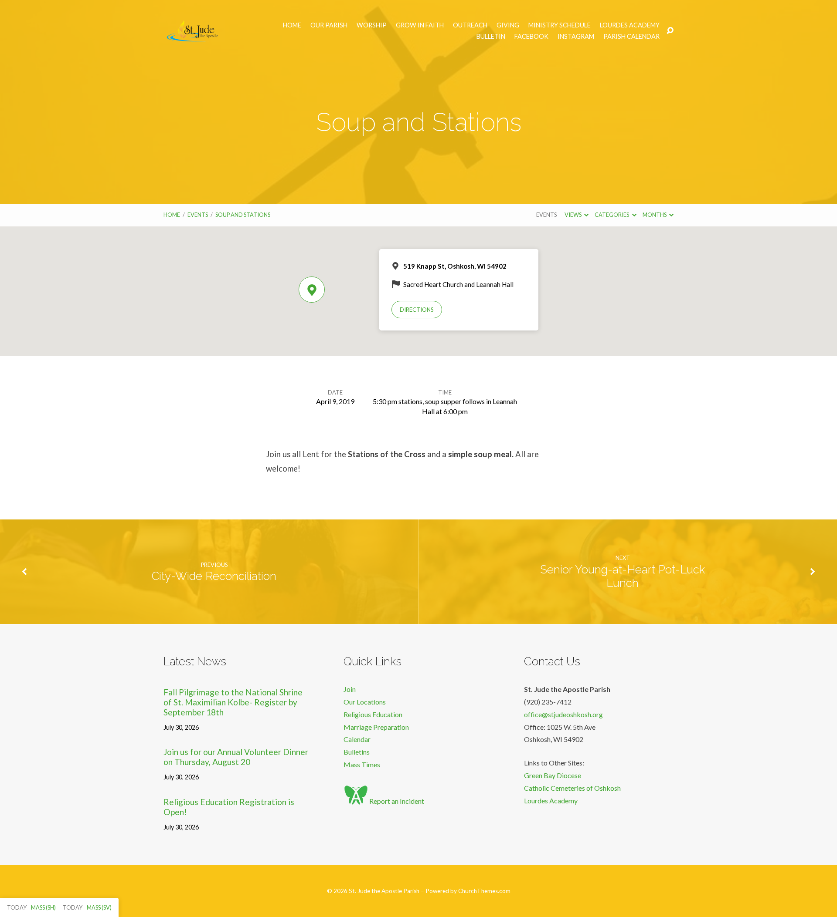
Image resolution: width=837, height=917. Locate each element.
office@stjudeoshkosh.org (563, 714)
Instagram (576, 37)
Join (350, 689)
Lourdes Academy (630, 25)
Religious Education (373, 714)
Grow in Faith (420, 25)
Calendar (357, 739)
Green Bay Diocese (552, 775)
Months (655, 214)
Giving (508, 25)
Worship (372, 25)
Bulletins (357, 752)
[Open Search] (670, 30)
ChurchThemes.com (484, 890)
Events (197, 214)
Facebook (531, 37)
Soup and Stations (242, 214)
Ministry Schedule (559, 25)
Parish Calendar (631, 37)
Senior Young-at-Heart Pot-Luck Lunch (622, 576)
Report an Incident (396, 801)
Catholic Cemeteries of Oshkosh (572, 788)
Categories (612, 214)
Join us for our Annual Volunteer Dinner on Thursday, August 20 (235, 757)
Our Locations (365, 702)
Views (573, 214)
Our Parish (328, 25)
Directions (417, 309)
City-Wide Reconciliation (214, 576)
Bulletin (490, 37)
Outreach (470, 25)
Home (292, 25)
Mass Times (362, 764)
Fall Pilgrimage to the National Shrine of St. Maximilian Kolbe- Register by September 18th (233, 702)
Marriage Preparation (376, 727)
